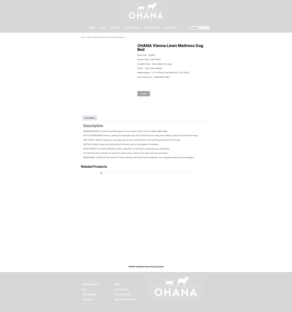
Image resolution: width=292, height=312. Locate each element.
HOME (92, 27)
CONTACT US (170, 27)
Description (90, 118)
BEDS (102, 27)
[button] (82, 219)
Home (83, 37)
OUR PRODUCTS (90, 284)
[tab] (89, 117)
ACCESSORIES (152, 27)
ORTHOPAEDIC (89, 294)
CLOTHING (115, 27)
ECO (84, 289)
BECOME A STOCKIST (126, 299)
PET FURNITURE (133, 27)
